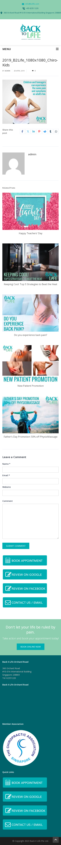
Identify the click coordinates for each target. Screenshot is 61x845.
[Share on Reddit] (44, 131)
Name (6, 463)
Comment (7, 501)
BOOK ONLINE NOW (30, 646)
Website (6, 487)
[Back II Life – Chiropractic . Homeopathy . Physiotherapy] (30, 32)
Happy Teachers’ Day (30, 233)
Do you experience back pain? (30, 335)
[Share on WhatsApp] (56, 131)
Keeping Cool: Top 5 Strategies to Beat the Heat (30, 284)
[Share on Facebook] (22, 131)
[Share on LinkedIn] (33, 131)
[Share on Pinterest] (39, 131)
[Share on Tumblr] (50, 131)
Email (6, 475)
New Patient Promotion (30, 385)
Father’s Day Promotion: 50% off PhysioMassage (30, 436)
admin (7, 71)
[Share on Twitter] (28, 131)
